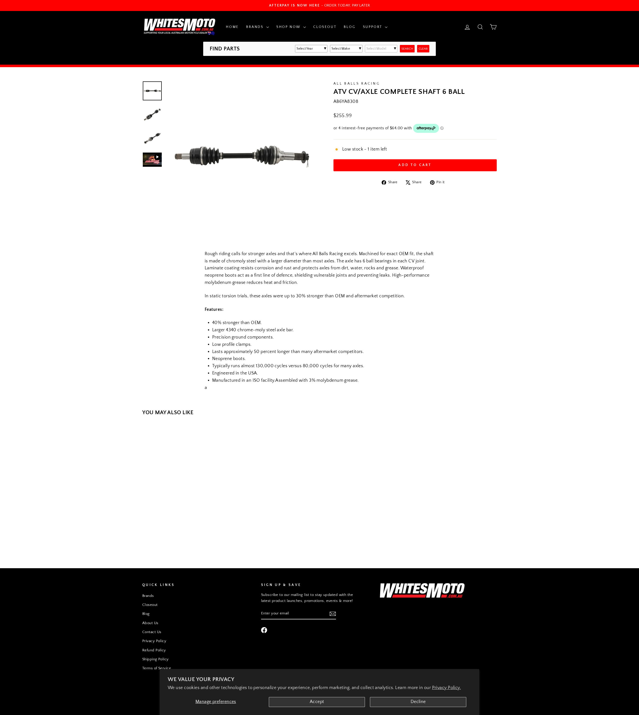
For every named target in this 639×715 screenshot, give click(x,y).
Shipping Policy (155, 659)
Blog (349, 27)
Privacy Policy (154, 641)
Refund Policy (154, 650)
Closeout (324, 27)
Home (232, 27)
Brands (255, 27)
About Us (150, 623)
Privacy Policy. (446, 687)
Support (373, 27)
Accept (317, 701)
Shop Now (289, 27)
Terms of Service (156, 668)
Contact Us (151, 632)
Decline (418, 701)
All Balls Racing (356, 84)
